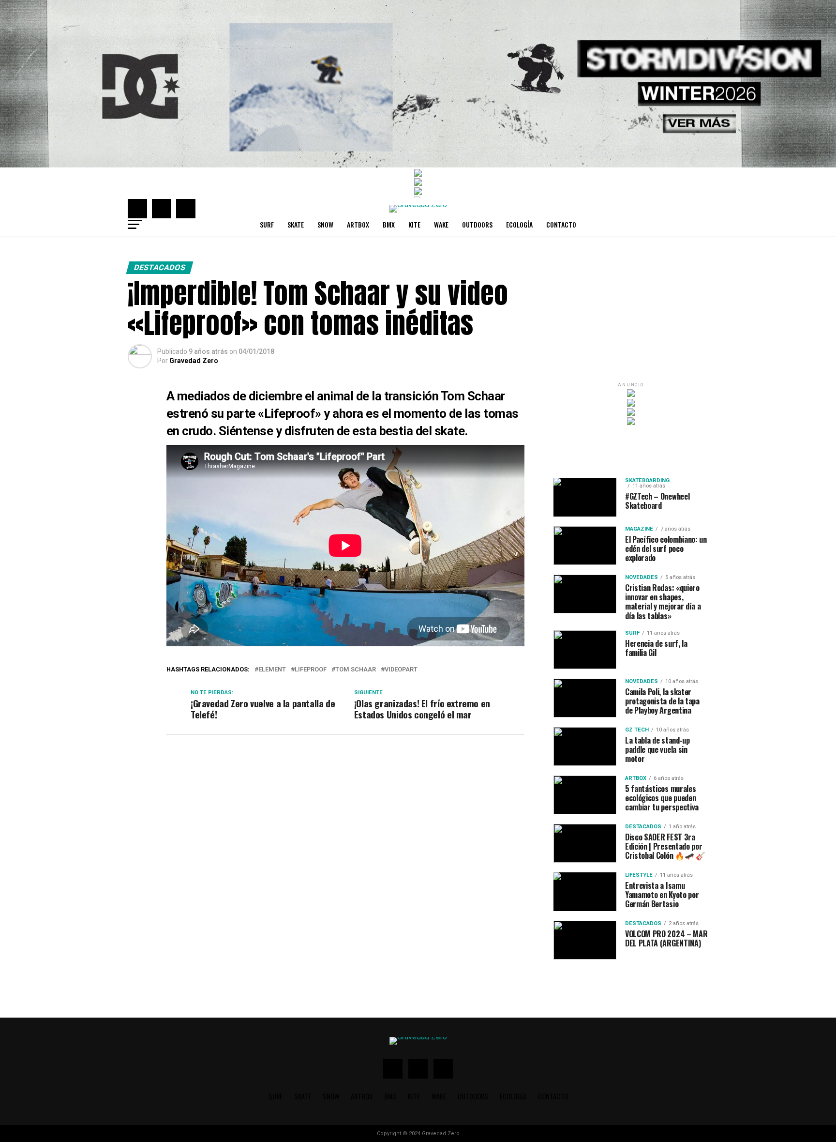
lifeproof (311, 670)
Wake (441, 224)
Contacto (561, 224)
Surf (267, 224)
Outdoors (477, 224)
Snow (325, 224)
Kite (414, 224)
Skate (295, 224)
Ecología (519, 224)
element (272, 670)
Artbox (358, 224)
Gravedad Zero (193, 361)
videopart (401, 670)
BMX (389, 224)
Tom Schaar (355, 670)
